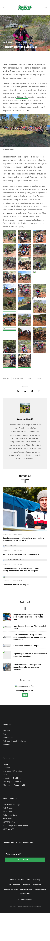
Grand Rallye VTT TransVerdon (15, 826)
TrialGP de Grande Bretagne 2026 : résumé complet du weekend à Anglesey (27, 667)
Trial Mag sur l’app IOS (12, 782)
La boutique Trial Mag (12, 778)
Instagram (7, 764)
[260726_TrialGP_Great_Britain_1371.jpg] (7, 655)
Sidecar (30, 378)
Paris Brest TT (9, 811)
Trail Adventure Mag (14, 884)
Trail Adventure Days (11, 804)
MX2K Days (7, 819)
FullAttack (21, 880)
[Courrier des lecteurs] (25, 560)
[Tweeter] (18, 391)
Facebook (7, 767)
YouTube (6, 775)
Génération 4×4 (37, 884)
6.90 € (25, 695)
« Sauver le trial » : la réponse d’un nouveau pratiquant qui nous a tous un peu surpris (21, 569)
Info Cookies (8, 737)
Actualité (19, 42)
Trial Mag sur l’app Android (14, 785)
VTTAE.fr (13, 880)
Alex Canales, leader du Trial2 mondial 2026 (21, 554)
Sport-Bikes (26, 884)
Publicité (6, 745)
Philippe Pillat (22, 97)
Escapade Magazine (40, 889)
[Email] (32, 391)
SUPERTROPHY (9, 822)
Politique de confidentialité (14, 741)
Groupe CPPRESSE (35, 906)
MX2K (28, 880)
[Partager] (11, 391)
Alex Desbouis (8, 42)
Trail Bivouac (8, 808)
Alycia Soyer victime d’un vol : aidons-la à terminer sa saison (30, 654)
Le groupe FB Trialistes (12, 771)
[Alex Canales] (25, 546)
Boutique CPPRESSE (26, 889)
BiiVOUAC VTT (8, 829)
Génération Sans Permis (11, 889)
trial (39, 378)
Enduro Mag (36, 880)
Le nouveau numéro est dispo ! (16, 584)
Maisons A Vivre (25, 893)
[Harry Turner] (7, 667)
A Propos (6, 730)
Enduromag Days (10, 815)
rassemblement (19, 378)
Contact (6, 734)
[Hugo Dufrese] (25, 509)
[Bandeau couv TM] (25, 577)
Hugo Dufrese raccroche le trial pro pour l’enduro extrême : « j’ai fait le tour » (23, 539)
